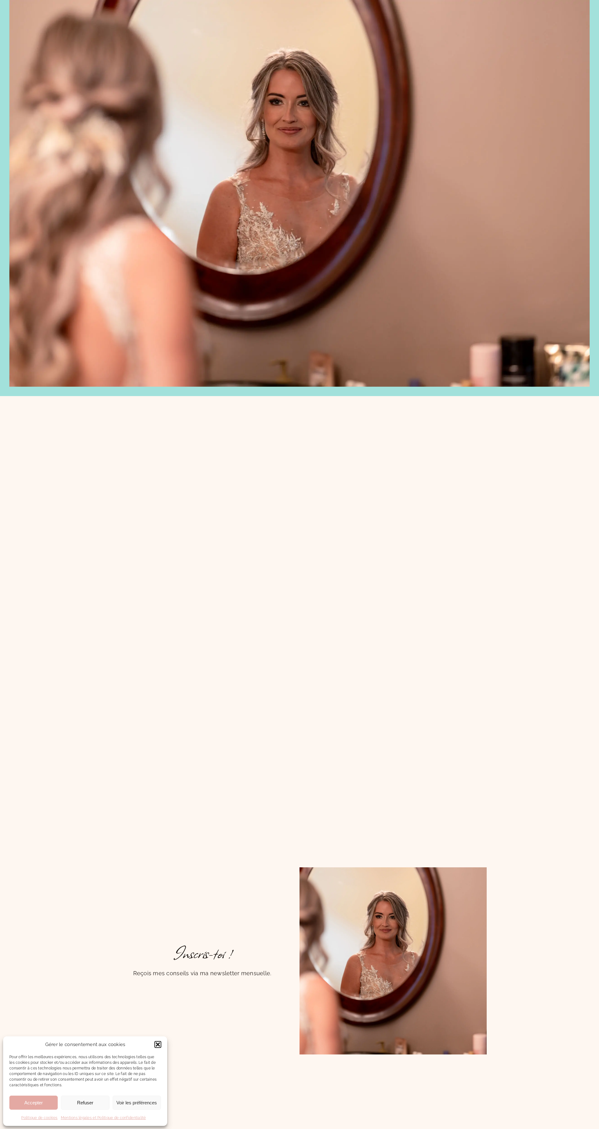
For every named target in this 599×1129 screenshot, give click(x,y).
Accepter (33, 1102)
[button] (158, 1044)
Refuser (85, 1102)
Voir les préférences (136, 1102)
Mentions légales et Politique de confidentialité (103, 1118)
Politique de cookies (39, 1118)
